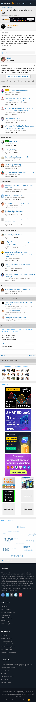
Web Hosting (5, 621)
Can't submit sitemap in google (17, 157)
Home (25, 700)
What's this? (31, 355)
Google (19, 159)
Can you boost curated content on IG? (19, 172)
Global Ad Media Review (14, 234)
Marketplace (7, 682)
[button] (2, 3)
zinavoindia (8, 102)
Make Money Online (10, 321)
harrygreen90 (8, 246)
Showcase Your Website (16, 166)
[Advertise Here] (27, 496)
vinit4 (6, 236)
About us (19, 700)
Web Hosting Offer (6, 641)
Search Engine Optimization (19, 102)
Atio (6, 143)
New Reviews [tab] (14, 360)
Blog (5, 673)
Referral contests (6, 326)
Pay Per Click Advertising (18, 112)
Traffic (6, 258)
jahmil (6, 151)
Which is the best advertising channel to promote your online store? (19, 109)
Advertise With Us (9, 676)
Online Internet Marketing (20, 246)
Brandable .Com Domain (18, 141)
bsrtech (7, 197)
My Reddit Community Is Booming (18, 203)
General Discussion (17, 291)
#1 (34, 32)
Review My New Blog (13, 165)
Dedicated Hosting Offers (8, 652)
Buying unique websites (18, 90)
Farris (6, 205)
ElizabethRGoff (9, 130)
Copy (3, 350)
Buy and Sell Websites (15, 92)
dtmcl (6, 92)
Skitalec (9, 58)
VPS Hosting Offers (6, 649)
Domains (10, 143)
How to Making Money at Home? (16, 317)
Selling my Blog (11, 149)
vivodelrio (7, 120)
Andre (6, 268)
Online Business (5, 609)
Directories (12, 213)
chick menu (8, 189)
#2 (34, 65)
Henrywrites (8, 291)
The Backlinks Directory (14, 211)
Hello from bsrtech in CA (14, 195)
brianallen (7, 223)
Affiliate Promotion (6, 638)
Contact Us (7, 679)
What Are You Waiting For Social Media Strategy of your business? (19, 127)
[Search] (34, 3)
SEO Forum (4, 606)
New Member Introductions (18, 120)
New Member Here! (12, 118)
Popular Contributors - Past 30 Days (14, 366)
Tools (3, 355)
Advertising (12, 236)
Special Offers (5, 635)
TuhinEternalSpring (10, 278)
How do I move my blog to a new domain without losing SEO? (17, 99)
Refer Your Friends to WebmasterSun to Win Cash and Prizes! (17, 330)
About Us (6, 670)
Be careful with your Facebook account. (20, 289)
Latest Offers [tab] (4, 360)
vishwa (7, 166)
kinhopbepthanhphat (10, 159)
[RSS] (29, 700)
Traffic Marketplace (14, 258)
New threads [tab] (13, 299)
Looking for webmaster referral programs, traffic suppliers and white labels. (19, 254)
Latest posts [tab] (4, 299)
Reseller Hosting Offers (8, 647)
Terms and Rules (10, 700)
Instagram (17, 174)
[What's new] (30, 3)
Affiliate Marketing (6, 618)
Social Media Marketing (20, 130)
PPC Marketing (5, 615)
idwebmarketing (9, 174)
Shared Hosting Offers (7, 644)
